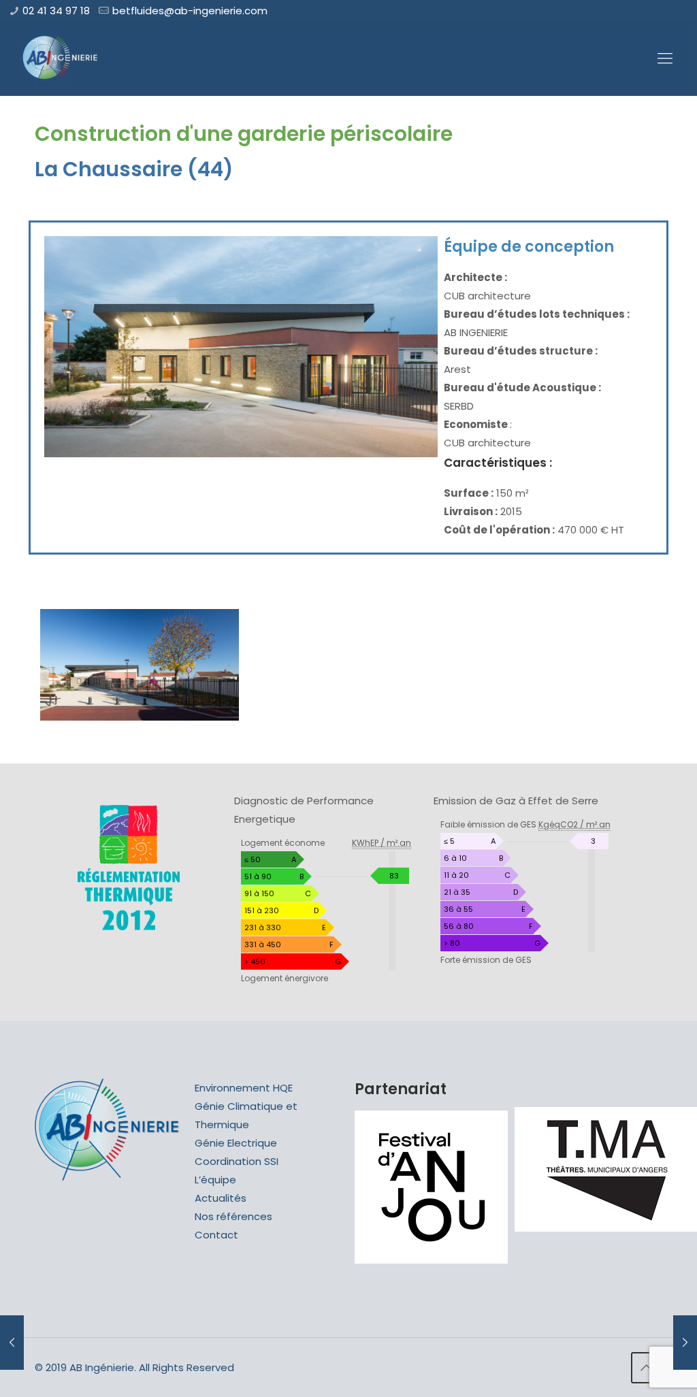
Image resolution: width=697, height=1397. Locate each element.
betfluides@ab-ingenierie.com (190, 10)
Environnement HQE (244, 1088)
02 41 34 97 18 (56, 10)
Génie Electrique (236, 1143)
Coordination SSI (236, 1161)
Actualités (220, 1198)
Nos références (233, 1216)
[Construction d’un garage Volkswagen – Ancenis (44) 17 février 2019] (12, 1342)
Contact (216, 1235)
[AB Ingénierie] (59, 58)
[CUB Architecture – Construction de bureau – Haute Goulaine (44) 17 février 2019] (685, 1342)
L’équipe (215, 1179)
